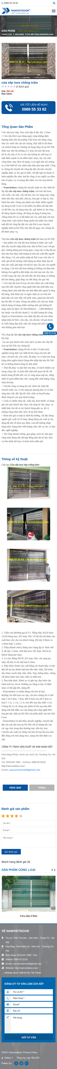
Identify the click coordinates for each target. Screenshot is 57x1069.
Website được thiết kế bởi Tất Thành (22, 972)
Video (42, 787)
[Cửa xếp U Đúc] (28, 894)
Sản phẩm (19, 34)
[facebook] (16, 1063)
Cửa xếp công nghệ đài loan (39, 34)
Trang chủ (7, 34)
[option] (28, 897)
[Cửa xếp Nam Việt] (16, 11)
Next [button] (54, 870)
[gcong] (27, 1063)
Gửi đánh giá (10, 851)
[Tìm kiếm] (54, 3)
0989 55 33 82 (50, 333)
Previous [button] (52, 870)
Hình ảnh (15, 787)
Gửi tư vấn (29, 1037)
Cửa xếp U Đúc (28, 916)
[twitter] (21, 1063)
